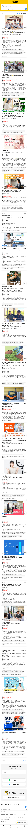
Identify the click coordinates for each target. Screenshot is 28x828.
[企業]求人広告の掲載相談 (5, 819)
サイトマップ (11, 817)
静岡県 (7, 814)
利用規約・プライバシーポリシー (19, 817)
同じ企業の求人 (4, 56)
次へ (24, 760)
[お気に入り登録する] (25, 27)
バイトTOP (3, 814)
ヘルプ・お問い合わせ (4, 817)
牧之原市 (11, 814)
